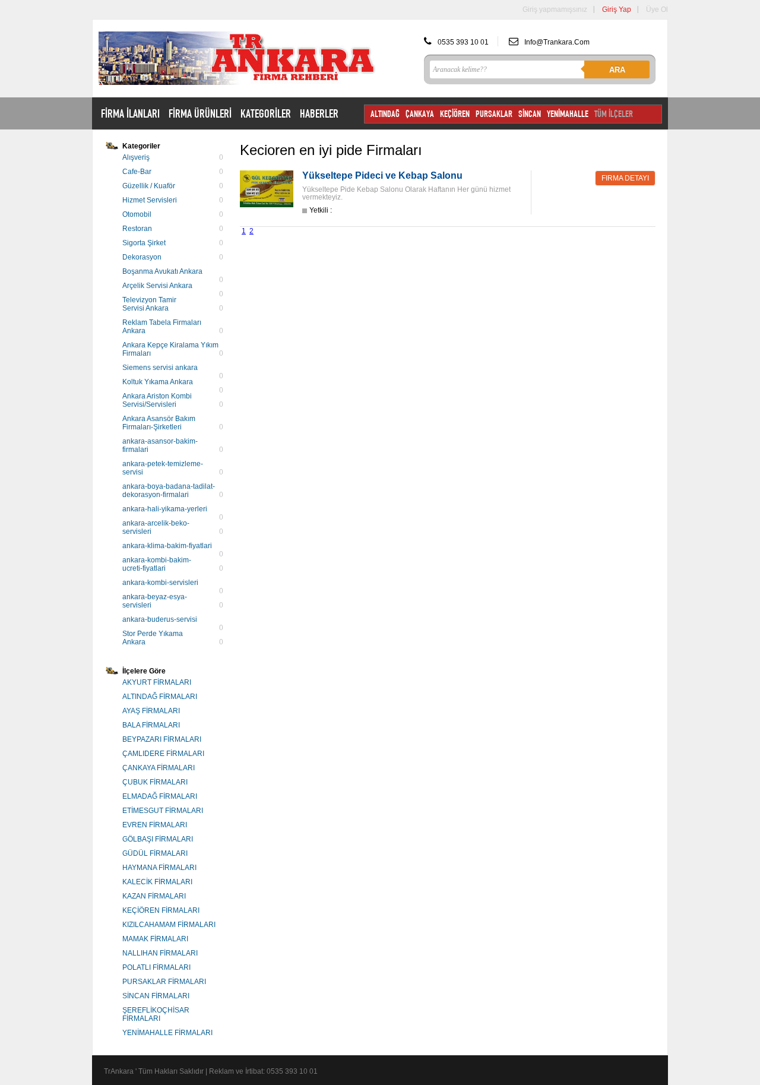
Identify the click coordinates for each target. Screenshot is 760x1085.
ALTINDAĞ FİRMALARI (159, 696)
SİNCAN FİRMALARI (155, 996)
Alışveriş (136, 157)
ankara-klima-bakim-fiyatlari (167, 546)
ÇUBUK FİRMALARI (155, 782)
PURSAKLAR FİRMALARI (164, 982)
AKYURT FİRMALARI (156, 682)
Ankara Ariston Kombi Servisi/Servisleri (157, 400)
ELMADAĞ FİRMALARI (159, 796)
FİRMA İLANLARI (130, 113)
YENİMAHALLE (567, 113)
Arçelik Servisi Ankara (157, 285)
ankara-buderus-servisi (159, 619)
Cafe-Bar (136, 171)
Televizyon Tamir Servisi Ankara (149, 304)
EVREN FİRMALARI (154, 825)
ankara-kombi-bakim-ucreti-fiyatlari (156, 564)
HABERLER (319, 113)
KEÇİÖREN (455, 113)
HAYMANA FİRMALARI (159, 867)
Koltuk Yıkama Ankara (157, 382)
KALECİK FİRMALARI (157, 882)
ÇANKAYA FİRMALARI (158, 768)
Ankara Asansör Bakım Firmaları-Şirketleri (158, 423)
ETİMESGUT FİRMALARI (162, 810)
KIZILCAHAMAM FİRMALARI (169, 924)
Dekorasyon (142, 257)
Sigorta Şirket (144, 243)
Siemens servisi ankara (160, 367)
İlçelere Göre (144, 671)
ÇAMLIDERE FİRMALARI (163, 753)
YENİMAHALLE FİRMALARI (167, 1033)
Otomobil (136, 214)
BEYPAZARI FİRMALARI (161, 739)
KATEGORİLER (265, 113)
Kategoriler (141, 146)
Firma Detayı (625, 178)
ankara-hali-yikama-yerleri (164, 509)
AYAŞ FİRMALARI (151, 711)
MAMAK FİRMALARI (155, 939)
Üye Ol (657, 9)
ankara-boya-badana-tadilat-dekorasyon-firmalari (168, 490)
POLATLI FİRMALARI (156, 967)
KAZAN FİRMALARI (154, 896)
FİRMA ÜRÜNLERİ (200, 113)
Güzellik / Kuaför (148, 186)
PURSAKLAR (494, 113)
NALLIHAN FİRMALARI (160, 953)
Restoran (137, 228)
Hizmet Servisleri (149, 200)
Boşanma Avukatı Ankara (162, 271)
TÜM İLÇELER (613, 113)
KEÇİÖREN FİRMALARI (161, 910)
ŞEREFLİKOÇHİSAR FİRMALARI (155, 1014)
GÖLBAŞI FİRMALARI (157, 839)
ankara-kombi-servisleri (160, 582)
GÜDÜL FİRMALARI (155, 853)
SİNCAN (529, 113)
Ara (617, 69)
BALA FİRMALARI (151, 725)
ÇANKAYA (420, 113)
